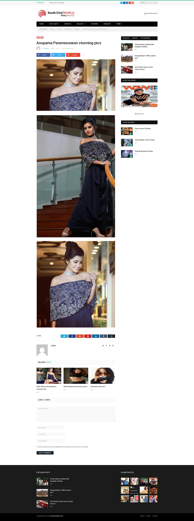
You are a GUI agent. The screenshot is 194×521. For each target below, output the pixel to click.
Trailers (107, 24)
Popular (126, 38)
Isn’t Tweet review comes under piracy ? (144, 68)
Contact (155, 516)
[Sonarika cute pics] (102, 376)
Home (41, 24)
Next (155, 96)
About (142, 516)
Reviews (94, 24)
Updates (67, 24)
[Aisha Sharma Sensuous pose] (76, 376)
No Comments (68, 48)
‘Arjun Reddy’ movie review (144, 140)
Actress (40, 37)
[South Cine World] (56, 13)
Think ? (119, 24)
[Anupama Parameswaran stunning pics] (75, 85)
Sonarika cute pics (97, 387)
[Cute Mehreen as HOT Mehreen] (139, 96)
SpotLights (54, 24)
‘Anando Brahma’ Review (144, 151)
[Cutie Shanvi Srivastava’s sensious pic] (48, 376)
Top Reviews (145, 38)
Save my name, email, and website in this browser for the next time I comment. (63, 447)
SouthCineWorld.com (56, 516)
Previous (123, 96)
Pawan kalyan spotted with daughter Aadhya (144, 46)
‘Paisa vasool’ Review (143, 128)
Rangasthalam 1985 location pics (145, 57)
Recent (135, 38)
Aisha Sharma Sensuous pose (75, 387)
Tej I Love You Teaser (56, 3)
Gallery (80, 24)
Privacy (148, 516)
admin (46, 48)
